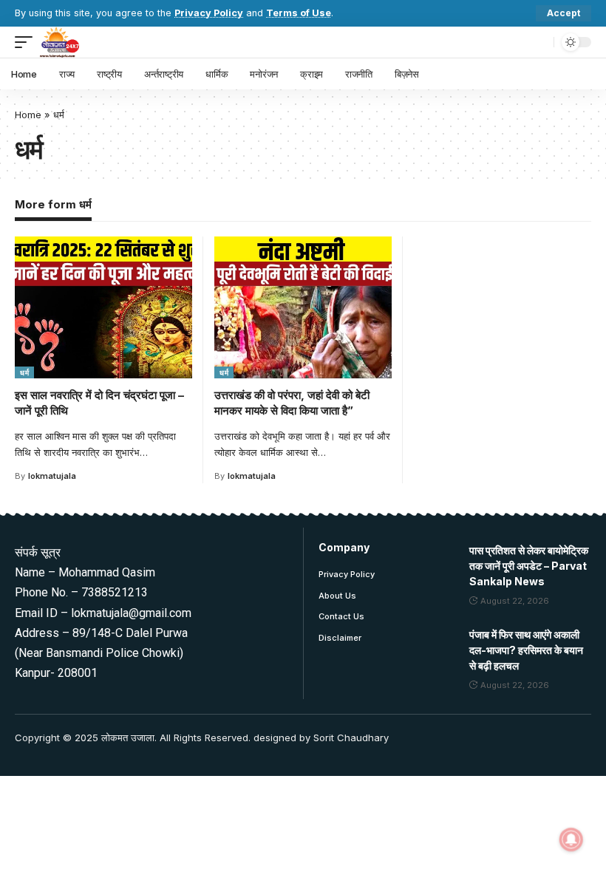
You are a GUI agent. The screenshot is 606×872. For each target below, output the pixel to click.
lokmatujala (52, 476)
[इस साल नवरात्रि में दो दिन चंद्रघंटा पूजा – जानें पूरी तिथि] (103, 307)
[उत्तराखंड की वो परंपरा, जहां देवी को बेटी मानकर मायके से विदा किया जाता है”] (303, 307)
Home (28, 114)
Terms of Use (298, 12)
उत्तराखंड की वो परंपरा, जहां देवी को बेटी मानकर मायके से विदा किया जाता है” (292, 403)
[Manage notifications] (571, 839)
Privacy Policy (208, 12)
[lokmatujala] (59, 42)
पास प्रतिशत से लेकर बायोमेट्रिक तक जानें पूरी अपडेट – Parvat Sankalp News (528, 565)
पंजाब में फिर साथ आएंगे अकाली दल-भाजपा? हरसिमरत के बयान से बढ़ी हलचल (526, 650)
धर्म (24, 372)
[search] (539, 42)
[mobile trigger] (27, 42)
